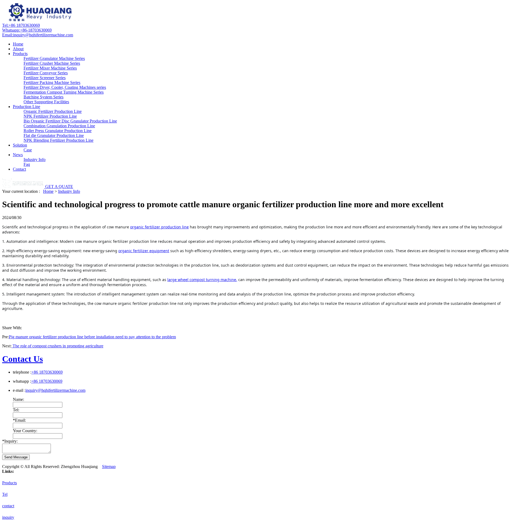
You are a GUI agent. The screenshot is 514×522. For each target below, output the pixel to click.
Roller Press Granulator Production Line (58, 130)
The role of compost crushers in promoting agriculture (57, 346)
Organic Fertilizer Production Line (53, 111)
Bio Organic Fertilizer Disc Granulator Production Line (70, 121)
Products (20, 53)
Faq (27, 164)
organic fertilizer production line (159, 226)
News (18, 154)
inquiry (8, 517)
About (18, 49)
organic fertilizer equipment (143, 250)
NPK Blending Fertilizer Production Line (58, 140)
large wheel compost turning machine (201, 279)
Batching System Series (43, 97)
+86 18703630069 (21, 25)
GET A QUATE (59, 186)
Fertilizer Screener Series (45, 77)
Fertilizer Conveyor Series (46, 73)
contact (8, 506)
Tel (4, 494)
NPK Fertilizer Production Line (50, 116)
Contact (19, 169)
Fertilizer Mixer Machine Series (50, 68)
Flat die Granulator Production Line (54, 135)
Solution (20, 145)
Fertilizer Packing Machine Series (52, 82)
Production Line (26, 106)
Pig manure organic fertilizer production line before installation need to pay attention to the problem (92, 337)
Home (18, 44)
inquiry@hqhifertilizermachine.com (37, 35)
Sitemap (109, 466)
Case (28, 150)
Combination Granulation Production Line (59, 126)
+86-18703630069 (27, 30)
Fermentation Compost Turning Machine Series (64, 92)
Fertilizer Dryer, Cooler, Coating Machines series (65, 87)
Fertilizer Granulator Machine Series (54, 58)
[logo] (41, 20)
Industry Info (35, 159)
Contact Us (22, 359)
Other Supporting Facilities (46, 101)
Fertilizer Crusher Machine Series (52, 63)
